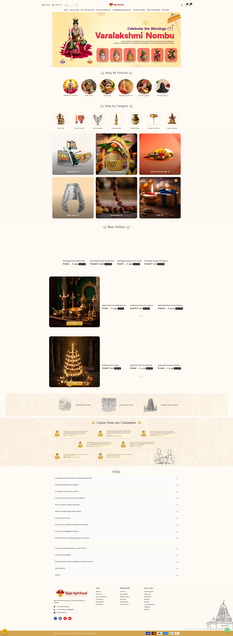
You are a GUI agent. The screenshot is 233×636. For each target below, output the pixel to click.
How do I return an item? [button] (62, 518)
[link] (107, 86)
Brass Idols (60, 128)
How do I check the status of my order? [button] (67, 505)
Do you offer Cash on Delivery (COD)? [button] (66, 491)
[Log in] (182, 5)
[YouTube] (70, 618)
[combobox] (69, 4)
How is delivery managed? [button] (63, 555)
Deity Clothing (79, 128)
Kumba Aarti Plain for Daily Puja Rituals (141, 365)
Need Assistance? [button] (60, 568)
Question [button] (57, 575)
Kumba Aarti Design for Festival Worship (168, 365)
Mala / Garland (172, 128)
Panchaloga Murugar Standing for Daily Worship (156, 261)
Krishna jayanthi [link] (144, 95)
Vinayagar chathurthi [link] (126, 95)
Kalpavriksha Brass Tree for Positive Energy (170, 305)
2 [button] (143, 316)
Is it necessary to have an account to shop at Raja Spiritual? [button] (73, 478)
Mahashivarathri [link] (162, 95)
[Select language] (4, 631)
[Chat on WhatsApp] (227, 630)
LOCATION (47, 5)
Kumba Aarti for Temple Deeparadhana (110, 365)
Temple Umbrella (153, 128)
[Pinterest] (65, 618)
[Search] (71, 4)
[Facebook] (55, 618)
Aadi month (89, 95)
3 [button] (145, 316)
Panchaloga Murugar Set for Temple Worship (129, 261)
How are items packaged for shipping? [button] (66, 531)
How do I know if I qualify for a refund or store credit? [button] (72, 524)
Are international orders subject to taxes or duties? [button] (71, 548)
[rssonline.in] (70, 86)
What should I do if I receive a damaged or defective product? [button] (74, 561)
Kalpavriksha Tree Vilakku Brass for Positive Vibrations (114, 305)
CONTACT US (58, 5)
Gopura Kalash (116, 128)
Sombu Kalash (135, 128)
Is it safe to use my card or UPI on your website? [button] (70, 498)
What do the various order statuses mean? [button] (68, 511)
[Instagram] (60, 618)
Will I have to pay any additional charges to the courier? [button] (72, 538)
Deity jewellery (98, 128)
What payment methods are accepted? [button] (67, 485)
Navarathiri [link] (107, 95)
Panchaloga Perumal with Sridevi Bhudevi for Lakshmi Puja (74, 261)
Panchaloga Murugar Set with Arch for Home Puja (102, 261)
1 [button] (140, 316)
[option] (70, 87)
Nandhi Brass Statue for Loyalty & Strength (141, 305)
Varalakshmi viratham (70, 95)
